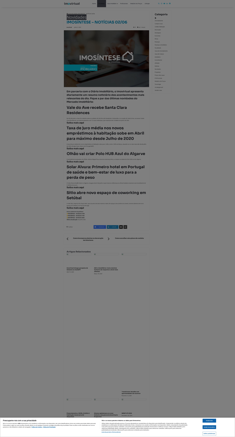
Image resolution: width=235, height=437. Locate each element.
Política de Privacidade (49, 427)
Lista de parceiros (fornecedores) (111, 432)
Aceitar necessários (209, 427)
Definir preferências (209, 433)
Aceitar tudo (209, 420)
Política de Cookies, (37, 427)
